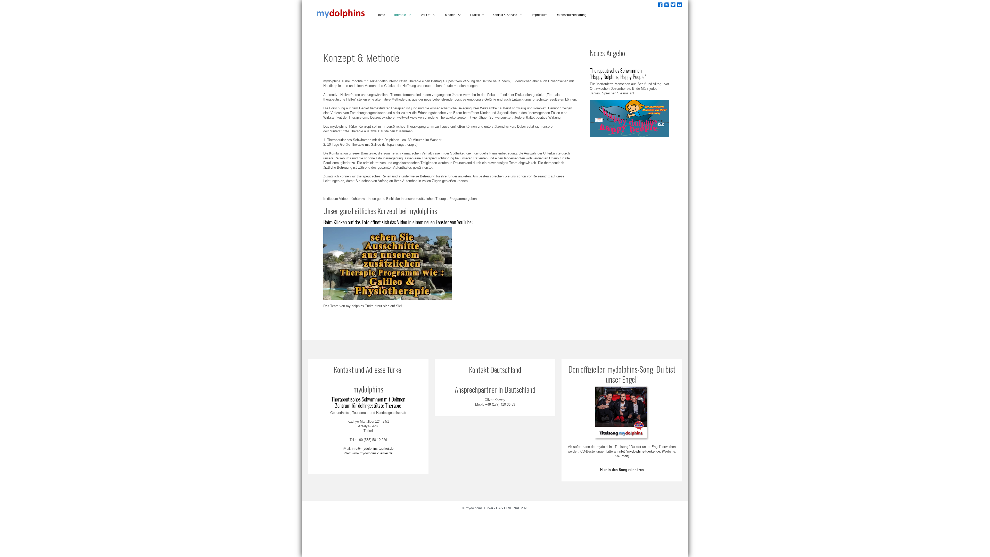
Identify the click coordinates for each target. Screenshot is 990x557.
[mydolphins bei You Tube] (679, 4)
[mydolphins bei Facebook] (660, 4)
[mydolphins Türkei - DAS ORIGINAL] (337, 15)
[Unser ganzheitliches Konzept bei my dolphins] (387, 263)
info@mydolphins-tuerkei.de (372, 448)
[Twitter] (673, 4)
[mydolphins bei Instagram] (666, 4)
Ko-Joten (621, 456)
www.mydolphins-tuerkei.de (372, 453)
